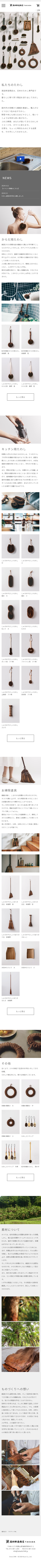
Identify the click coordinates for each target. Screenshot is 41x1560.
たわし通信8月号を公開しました (13, 196)
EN (39, 10)
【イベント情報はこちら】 (11, 188)
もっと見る (20, 397)
